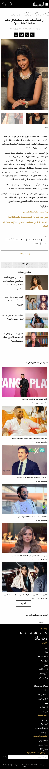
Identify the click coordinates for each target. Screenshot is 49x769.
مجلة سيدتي (43, 740)
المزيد (23, 603)
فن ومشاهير (38, 13)
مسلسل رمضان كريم (20, 240)
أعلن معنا (44, 732)
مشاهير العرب (27, 13)
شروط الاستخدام (41, 728)
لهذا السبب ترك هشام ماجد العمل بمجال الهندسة (32, 477)
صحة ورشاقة (43, 656)
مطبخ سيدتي (43, 744)
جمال (46, 652)
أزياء (46, 648)
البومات (45, 711)
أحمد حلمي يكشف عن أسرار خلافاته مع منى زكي (32, 516)
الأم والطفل (43, 673)
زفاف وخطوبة (43, 677)
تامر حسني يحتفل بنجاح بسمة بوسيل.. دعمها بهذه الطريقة (29, 438)
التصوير (8, 240)
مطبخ (46, 665)
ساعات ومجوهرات (40, 686)
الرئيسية (47, 13)
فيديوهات (44, 707)
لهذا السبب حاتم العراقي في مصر (35, 211)
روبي (45, 240)
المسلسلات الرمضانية (34, 240)
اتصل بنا (44, 724)
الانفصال (44, 243)
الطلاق (36, 243)
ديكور (46, 703)
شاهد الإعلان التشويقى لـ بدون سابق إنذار (34, 399)
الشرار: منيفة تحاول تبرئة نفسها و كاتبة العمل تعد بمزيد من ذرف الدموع (25, 594)
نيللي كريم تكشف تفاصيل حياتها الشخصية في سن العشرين (29, 555)
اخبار (46, 690)
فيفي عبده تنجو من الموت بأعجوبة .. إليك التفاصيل (28, 217)
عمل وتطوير (43, 698)
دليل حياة (44, 660)
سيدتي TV (44, 749)
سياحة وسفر (43, 694)
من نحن (45, 719)
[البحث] (10, 4)
